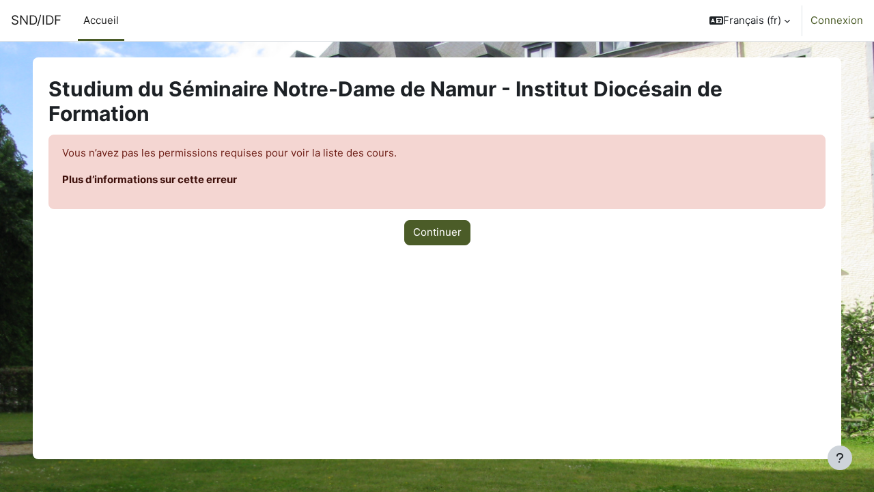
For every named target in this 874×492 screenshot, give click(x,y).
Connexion (836, 20)
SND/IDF (36, 20)
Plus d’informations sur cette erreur (149, 179)
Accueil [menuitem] (101, 20)
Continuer (437, 232)
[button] (750, 20)
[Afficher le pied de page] (840, 458)
